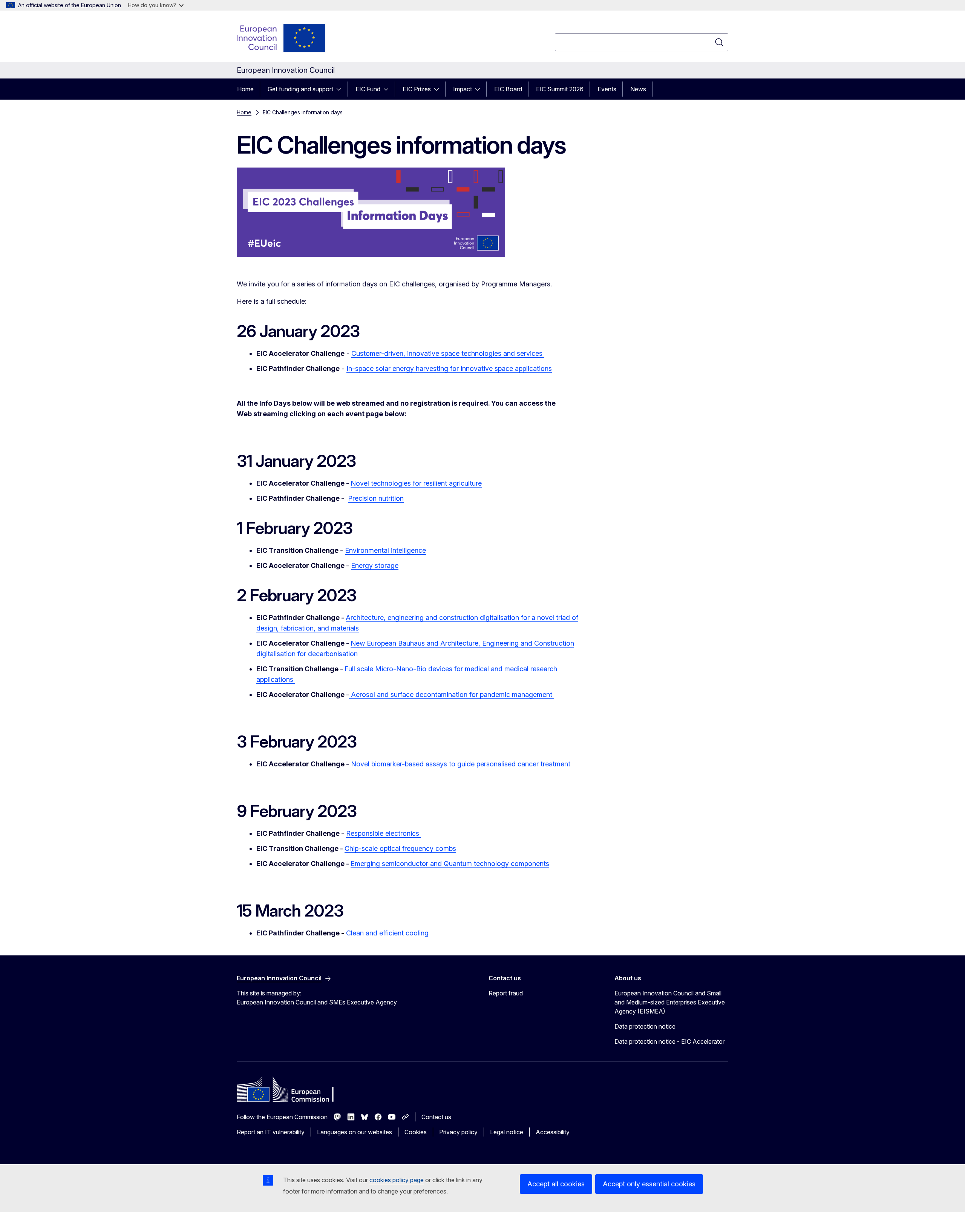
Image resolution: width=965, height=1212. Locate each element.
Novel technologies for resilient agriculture (416, 483)
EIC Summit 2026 (560, 89)
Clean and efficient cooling (388, 933)
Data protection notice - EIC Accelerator (669, 1041)
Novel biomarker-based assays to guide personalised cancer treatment (460, 764)
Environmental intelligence (385, 550)
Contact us (436, 1117)
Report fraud (506, 993)
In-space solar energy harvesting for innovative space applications (449, 368)
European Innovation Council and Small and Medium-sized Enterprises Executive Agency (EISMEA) (669, 1002)
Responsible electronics (383, 833)
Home (245, 89)
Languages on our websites (354, 1132)
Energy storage (374, 565)
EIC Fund (367, 89)
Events (606, 89)
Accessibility (553, 1132)
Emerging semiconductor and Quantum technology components (450, 863)
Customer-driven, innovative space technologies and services (447, 353)
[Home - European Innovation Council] (281, 38)
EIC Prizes (417, 89)
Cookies (415, 1132)
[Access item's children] (341, 89)
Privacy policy (458, 1132)
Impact (462, 89)
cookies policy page (396, 1180)
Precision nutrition (376, 498)
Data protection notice (645, 1026)
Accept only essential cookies (649, 1184)
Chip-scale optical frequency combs (400, 848)
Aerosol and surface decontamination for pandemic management (451, 694)
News (638, 89)
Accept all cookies (556, 1184)
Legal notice (506, 1132)
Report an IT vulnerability (271, 1132)
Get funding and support (300, 89)
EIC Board (508, 89)
